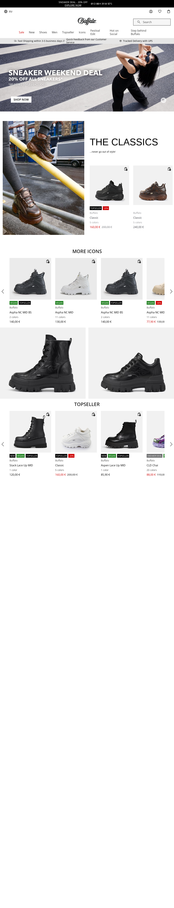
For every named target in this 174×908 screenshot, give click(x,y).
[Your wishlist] (159, 11)
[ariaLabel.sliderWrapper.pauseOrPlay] (163, 100)
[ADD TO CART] (126, 169)
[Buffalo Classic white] (76, 432)
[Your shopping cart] (168, 11)
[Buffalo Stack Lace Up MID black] (30, 432)
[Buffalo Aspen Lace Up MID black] (122, 432)
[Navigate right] (171, 291)
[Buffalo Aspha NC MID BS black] (30, 279)
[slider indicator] (86, 106)
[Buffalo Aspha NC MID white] (76, 279)
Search (147, 22)
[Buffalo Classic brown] (153, 185)
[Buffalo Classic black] (109, 185)
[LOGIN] (151, 11)
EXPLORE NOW (73, 5)
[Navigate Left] (2, 291)
